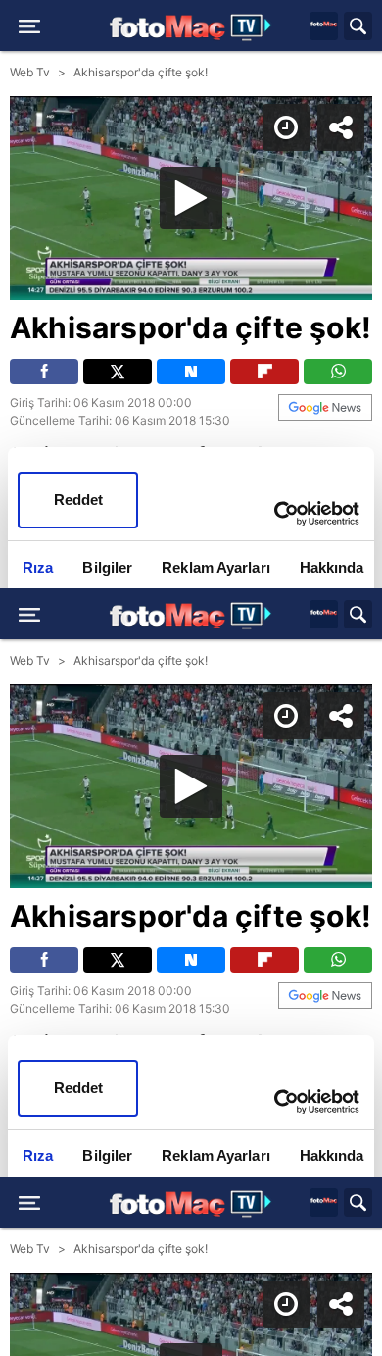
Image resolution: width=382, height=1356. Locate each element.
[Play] (191, 678)
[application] (191, 678)
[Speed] (295, 31)
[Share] (350, 31)
